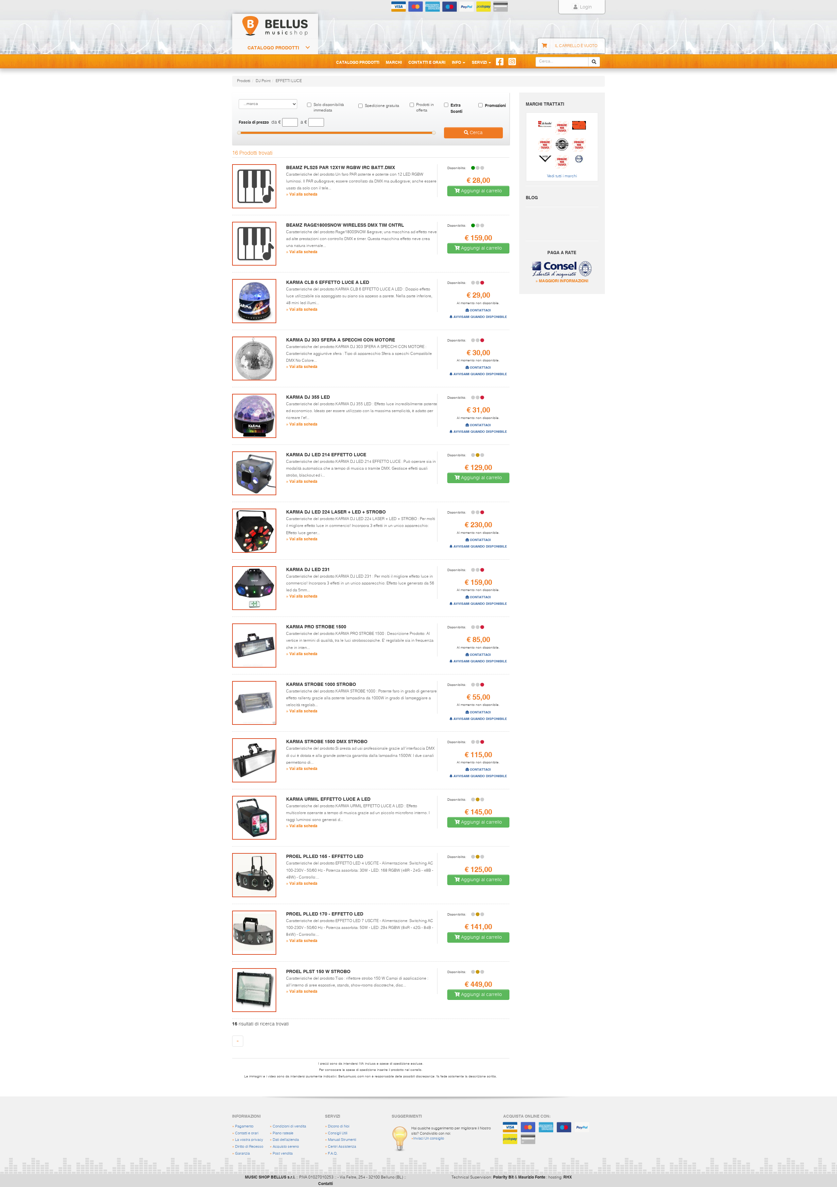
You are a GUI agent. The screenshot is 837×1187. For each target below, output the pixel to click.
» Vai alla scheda (301, 194)
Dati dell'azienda (286, 1140)
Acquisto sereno (286, 1146)
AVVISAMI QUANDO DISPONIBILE (480, 317)
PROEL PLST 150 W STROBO (318, 971)
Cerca (476, 133)
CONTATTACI (480, 310)
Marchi (394, 62)
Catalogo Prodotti (273, 48)
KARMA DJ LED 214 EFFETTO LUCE (326, 455)
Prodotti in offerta (425, 108)
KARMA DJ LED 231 (308, 569)
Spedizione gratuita (382, 106)
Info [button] (457, 62)
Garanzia (242, 1153)
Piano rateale (283, 1133)
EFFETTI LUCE (289, 81)
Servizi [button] (480, 62)
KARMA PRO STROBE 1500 (316, 627)
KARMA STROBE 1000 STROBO (321, 684)
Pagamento (244, 1126)
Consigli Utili (337, 1133)
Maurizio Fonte (531, 1176)
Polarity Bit (503, 1176)
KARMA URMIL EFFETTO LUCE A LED (328, 799)
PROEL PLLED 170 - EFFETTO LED (324, 914)
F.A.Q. (333, 1153)
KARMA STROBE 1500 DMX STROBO (326, 741)
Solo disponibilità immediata (329, 108)
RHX (567, 1176)
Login (585, 7)
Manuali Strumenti (342, 1140)
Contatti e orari (246, 1133)
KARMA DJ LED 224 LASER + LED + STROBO (336, 512)
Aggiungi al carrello (481, 191)
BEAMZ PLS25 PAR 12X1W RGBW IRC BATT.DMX (340, 167)
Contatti (325, 1183)
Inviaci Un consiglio (428, 1138)
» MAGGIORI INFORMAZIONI (562, 280)
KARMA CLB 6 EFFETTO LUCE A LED (327, 282)
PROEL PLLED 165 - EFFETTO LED (324, 856)
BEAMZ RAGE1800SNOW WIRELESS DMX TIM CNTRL (345, 225)
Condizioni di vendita (289, 1126)
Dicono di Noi (338, 1126)
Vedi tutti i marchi (562, 176)
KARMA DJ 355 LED (308, 397)
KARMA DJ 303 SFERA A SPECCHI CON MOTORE (340, 340)
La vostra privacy (249, 1140)
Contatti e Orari (426, 62)
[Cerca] (594, 62)
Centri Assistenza (342, 1146)
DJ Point (263, 81)
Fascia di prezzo (254, 122)
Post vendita (283, 1153)
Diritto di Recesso (249, 1146)
